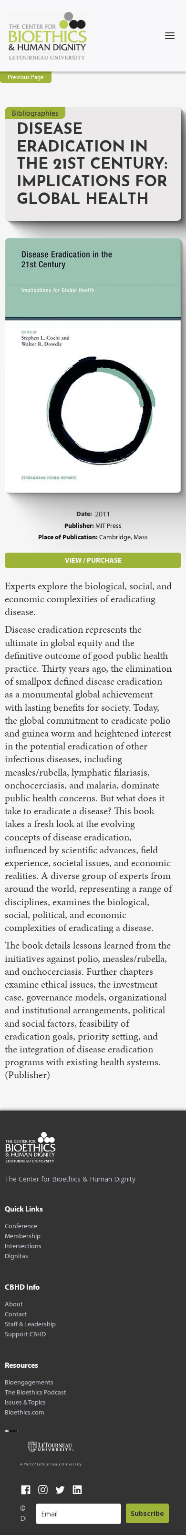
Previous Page (26, 77)
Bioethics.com (24, 1412)
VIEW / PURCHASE (93, 560)
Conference (21, 1226)
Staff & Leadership (30, 1324)
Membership (23, 1236)
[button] (169, 36)
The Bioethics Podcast (35, 1392)
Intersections (23, 1246)
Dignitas (16, 1256)
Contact (16, 1314)
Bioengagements (29, 1382)
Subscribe (147, 1513)
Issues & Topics (25, 1402)
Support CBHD (25, 1334)
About (14, 1304)
